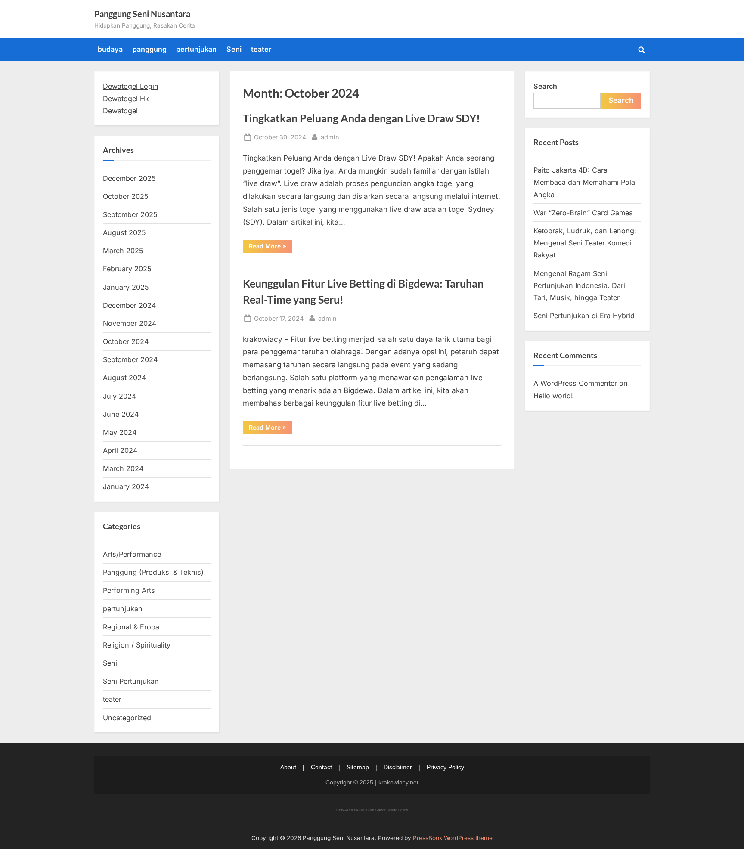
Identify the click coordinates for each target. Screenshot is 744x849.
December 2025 (129, 178)
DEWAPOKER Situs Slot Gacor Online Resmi (372, 810)
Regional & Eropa (131, 627)
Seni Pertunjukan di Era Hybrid (584, 315)
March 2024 (123, 468)
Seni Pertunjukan (131, 681)
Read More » (270, 247)
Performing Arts (129, 590)
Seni (234, 49)
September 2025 (130, 214)
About (288, 767)
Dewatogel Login (130, 86)
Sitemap (358, 767)
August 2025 (124, 232)
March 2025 (123, 250)
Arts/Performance (132, 554)
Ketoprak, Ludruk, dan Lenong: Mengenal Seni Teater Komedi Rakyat (584, 243)
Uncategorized (127, 717)
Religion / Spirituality (136, 645)
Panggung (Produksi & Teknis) (153, 572)
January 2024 (126, 486)
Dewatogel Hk (126, 98)
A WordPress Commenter (575, 383)
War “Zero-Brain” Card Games (583, 212)
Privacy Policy (445, 767)
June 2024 (121, 414)
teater (261, 49)
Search (545, 86)
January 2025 (126, 287)
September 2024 (130, 359)
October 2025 (126, 196)
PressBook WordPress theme (453, 837)
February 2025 (127, 268)
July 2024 (119, 396)
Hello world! (553, 395)
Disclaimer (398, 767)
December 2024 (129, 305)
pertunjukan (196, 49)
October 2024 (126, 341)
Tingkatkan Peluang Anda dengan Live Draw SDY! (361, 118)
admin (330, 137)
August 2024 (124, 377)
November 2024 (129, 323)
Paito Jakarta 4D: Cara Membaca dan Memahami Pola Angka (584, 182)
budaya (110, 49)
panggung (150, 49)
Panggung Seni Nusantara (142, 14)
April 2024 (120, 450)
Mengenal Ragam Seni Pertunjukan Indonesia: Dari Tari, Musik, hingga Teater (579, 285)
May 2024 (119, 432)
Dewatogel (120, 110)
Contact (321, 767)
